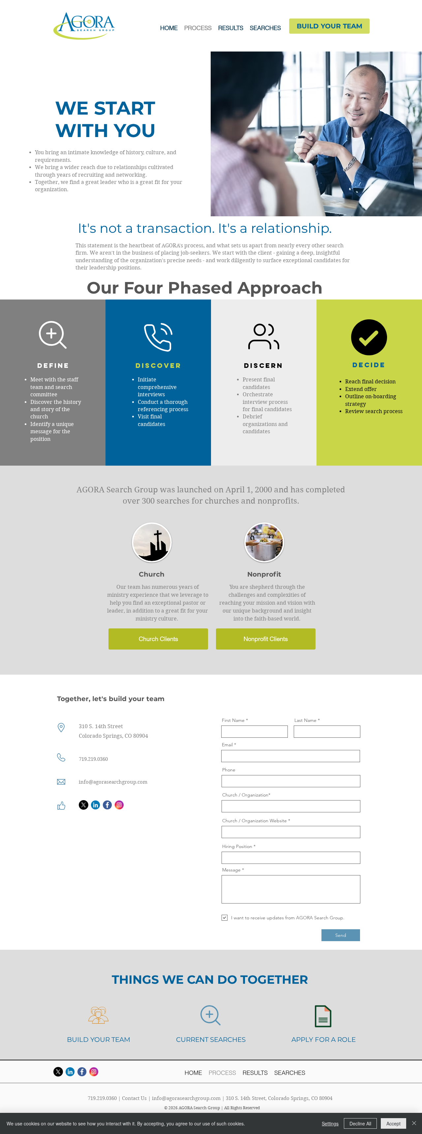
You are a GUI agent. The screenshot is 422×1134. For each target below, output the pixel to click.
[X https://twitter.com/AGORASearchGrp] (83, 805)
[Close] (414, 1123)
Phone (228, 769)
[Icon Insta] (119, 805)
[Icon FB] (107, 805)
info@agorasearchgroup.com (186, 1098)
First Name (233, 720)
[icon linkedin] (95, 805)
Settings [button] (330, 1123)
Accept (393, 1123)
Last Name (305, 720)
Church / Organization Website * (256, 820)
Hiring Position (238, 846)
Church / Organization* (246, 795)
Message (231, 870)
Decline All (360, 1123)
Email (227, 744)
